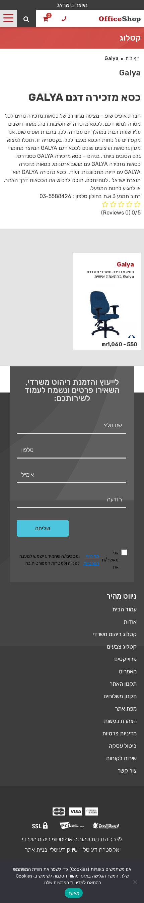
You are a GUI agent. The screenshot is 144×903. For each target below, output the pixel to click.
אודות (130, 621)
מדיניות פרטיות (119, 733)
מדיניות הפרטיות (91, 559)
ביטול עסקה (123, 745)
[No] (135, 882)
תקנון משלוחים (120, 696)
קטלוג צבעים (122, 646)
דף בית (132, 58)
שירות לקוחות (121, 758)
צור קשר (127, 770)
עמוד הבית (124, 609)
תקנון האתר (123, 683)
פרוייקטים (125, 659)
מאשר (73, 893)
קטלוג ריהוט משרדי (114, 634)
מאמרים (128, 671)
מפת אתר (126, 708)
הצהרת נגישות (120, 721)
